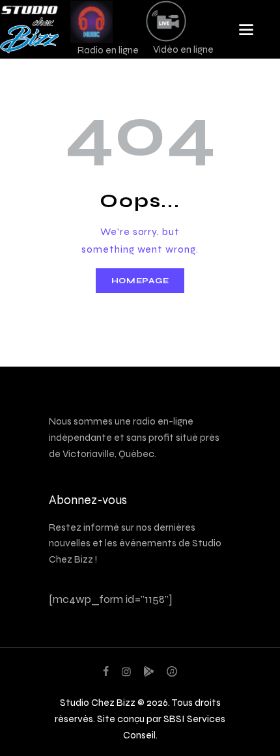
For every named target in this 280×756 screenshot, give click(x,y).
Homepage (140, 280)
